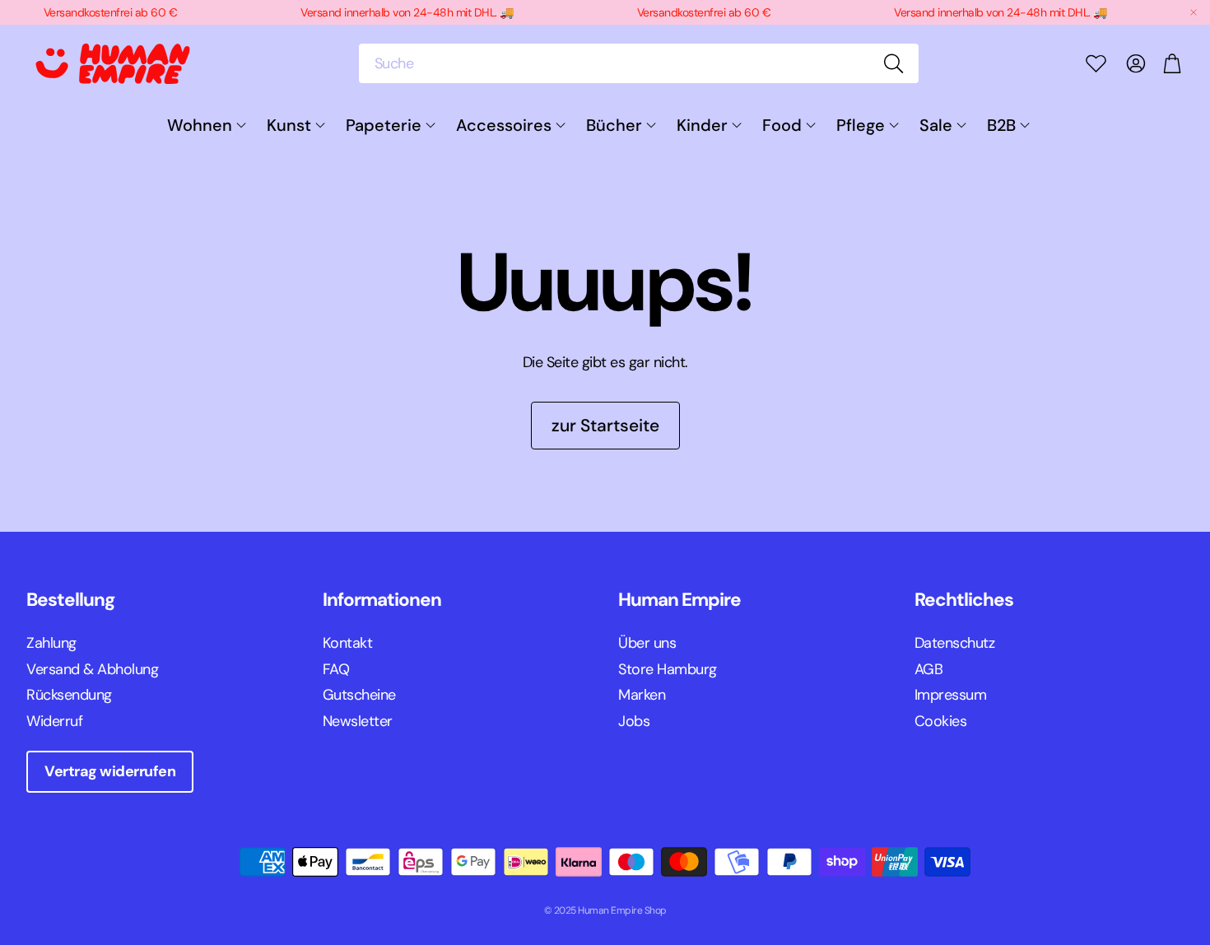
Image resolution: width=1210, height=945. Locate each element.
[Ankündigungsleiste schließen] (1193, 12)
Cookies (940, 721)
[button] (639, 63)
